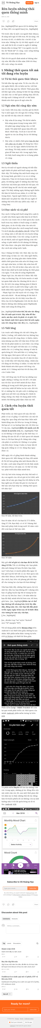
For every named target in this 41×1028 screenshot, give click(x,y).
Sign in (37, 3)
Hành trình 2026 (8, 949)
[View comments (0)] (8, 21)
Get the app (28, 1022)
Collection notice (28, 1019)
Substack (12, 1026)
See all (5, 994)
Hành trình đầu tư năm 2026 (11, 952)
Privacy (17, 1019)
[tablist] (10, 919)
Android (10, 713)
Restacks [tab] (15, 919)
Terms (21, 1019)
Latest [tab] (9, 943)
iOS (3, 716)
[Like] (4, 21)
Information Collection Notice (22, 895)
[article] (20, 953)
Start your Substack (16, 1022)
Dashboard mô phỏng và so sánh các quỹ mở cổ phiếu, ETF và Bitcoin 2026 (20, 983)
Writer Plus (27, 628)
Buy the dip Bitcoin (10, 961)
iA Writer (9, 636)
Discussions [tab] (17, 943)
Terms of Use (30, 893)
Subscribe (29, 3)
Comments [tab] (6, 919)
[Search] (37, 943)
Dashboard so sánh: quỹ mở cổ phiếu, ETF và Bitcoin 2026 (20, 978)
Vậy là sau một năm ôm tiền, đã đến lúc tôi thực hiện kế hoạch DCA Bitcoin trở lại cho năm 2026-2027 (20, 965)
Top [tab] (4, 943)
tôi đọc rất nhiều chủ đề (19, 231)
